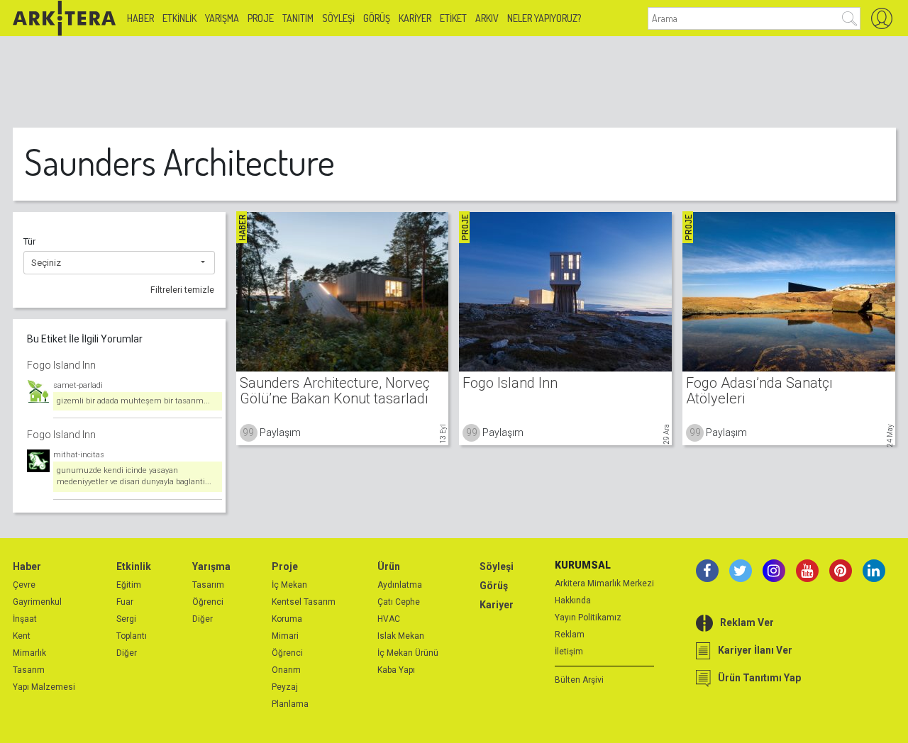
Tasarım (29, 670)
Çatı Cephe (398, 602)
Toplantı (131, 636)
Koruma (287, 619)
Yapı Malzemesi (44, 687)
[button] (119, 263)
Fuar (124, 602)
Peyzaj (285, 687)
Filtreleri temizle (182, 290)
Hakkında (573, 600)
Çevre (24, 585)
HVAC (388, 619)
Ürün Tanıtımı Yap (759, 677)
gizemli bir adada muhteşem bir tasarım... (133, 401)
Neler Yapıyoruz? (544, 18)
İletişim (569, 652)
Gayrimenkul (37, 602)
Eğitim (128, 585)
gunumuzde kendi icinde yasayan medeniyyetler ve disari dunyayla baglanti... (134, 476)
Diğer (126, 653)
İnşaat (25, 619)
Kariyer (415, 18)
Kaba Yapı (396, 670)
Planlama (290, 704)
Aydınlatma (399, 585)
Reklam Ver (747, 622)
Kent (22, 636)
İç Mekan (289, 585)
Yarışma (222, 18)
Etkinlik (179, 18)
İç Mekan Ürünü (407, 653)
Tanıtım (298, 18)
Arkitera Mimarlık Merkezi (604, 583)
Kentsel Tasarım (304, 602)
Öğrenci (207, 602)
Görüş (376, 18)
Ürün (388, 566)
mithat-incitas (78, 454)
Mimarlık (29, 653)
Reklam (570, 634)
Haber (140, 18)
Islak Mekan (400, 636)
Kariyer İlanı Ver (755, 650)
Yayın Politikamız (588, 617)
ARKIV (487, 18)
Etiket (453, 18)
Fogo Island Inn (61, 365)
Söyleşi (338, 18)
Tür (29, 241)
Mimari (285, 636)
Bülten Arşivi (579, 680)
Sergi (126, 619)
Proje (261, 18)
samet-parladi (78, 385)
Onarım (286, 670)
